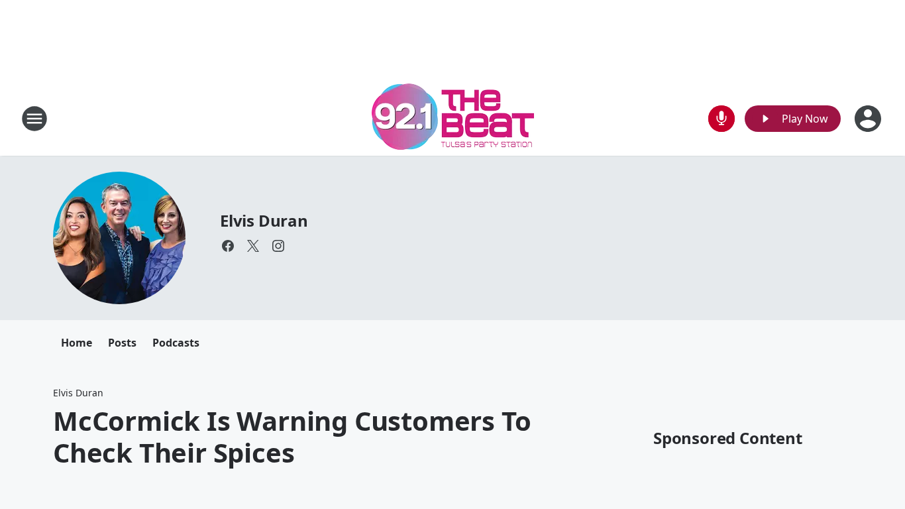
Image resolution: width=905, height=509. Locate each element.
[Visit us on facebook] (228, 246)
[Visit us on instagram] (278, 246)
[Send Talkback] (721, 118)
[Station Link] (453, 118)
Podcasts (175, 342)
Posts (122, 342)
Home (76, 342)
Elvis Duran (264, 220)
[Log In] (869, 118)
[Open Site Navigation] (34, 118)
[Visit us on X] (253, 246)
